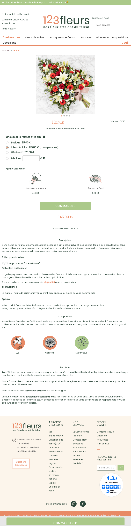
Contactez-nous (105, 431)
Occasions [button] (9, 42)
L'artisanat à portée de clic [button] (16, 14)
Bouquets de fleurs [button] (62, 37)
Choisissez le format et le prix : (24, 136)
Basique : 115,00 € (21, 142)
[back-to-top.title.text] (126, 493)
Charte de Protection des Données (56, 451)
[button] (103, 25)
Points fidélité (79, 447)
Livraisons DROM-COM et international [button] (15, 21)
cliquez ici (49, 282)
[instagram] (73, 504)
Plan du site (103, 443)
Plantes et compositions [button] (112, 37)
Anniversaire (11, 37)
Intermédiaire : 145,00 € (34, 147)
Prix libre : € (27, 158)
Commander (65, 206)
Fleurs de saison (35, 37)
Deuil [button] (125, 42)
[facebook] (83, 504)
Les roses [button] (86, 37)
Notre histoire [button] (9, 28)
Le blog (52, 483)
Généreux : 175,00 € (22, 152)
